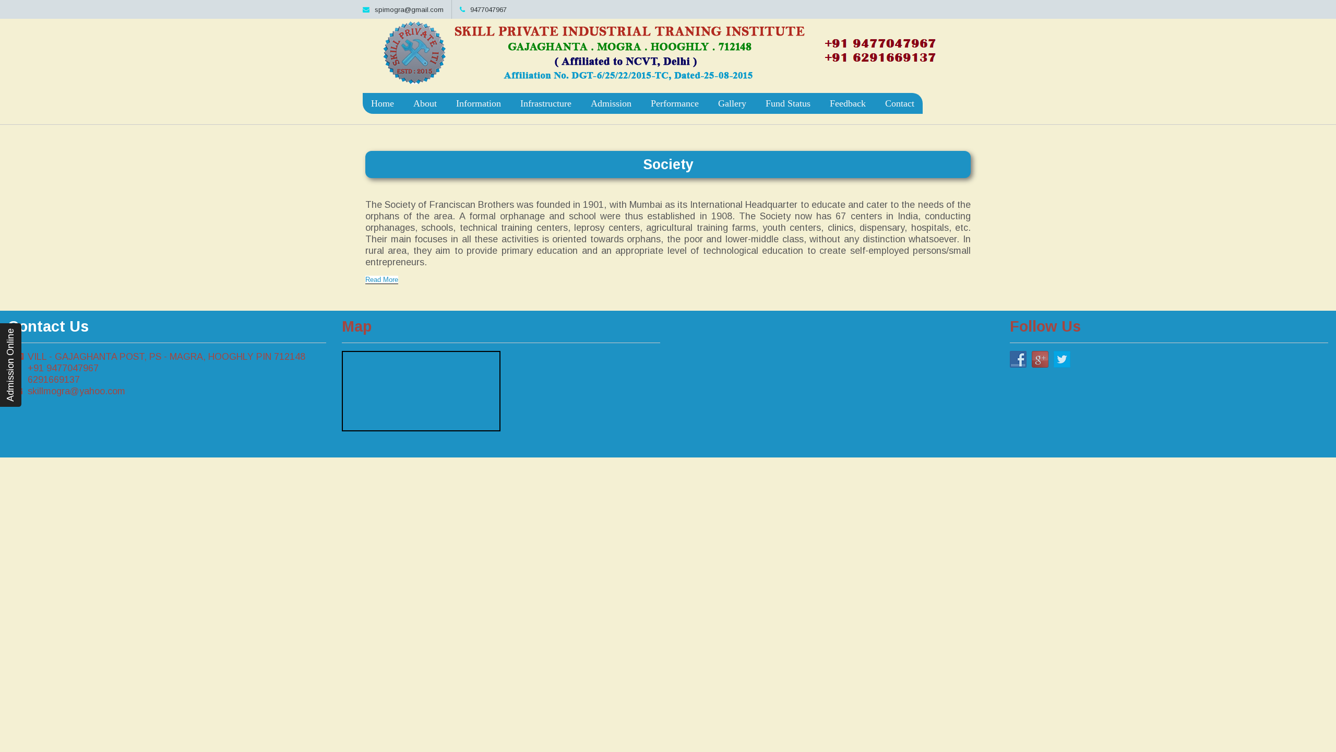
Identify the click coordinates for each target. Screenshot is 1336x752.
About (425, 103)
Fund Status (788, 103)
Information (478, 103)
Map (357, 326)
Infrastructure (545, 103)
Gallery (732, 103)
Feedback (848, 103)
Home (382, 103)
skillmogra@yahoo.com (76, 391)
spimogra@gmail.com (409, 10)
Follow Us (1045, 326)
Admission (611, 103)
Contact (899, 103)
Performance (675, 103)
